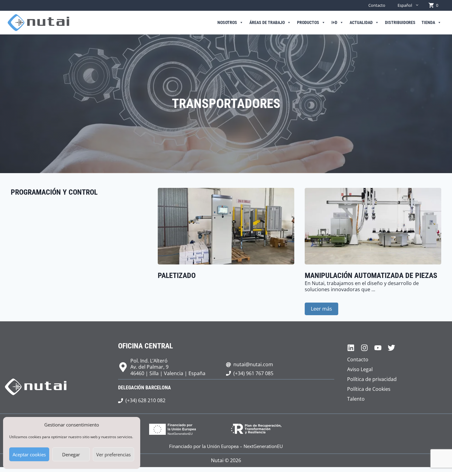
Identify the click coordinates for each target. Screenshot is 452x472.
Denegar (71, 454)
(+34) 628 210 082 (145, 400)
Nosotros (227, 22)
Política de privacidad (372, 379)
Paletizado (177, 275)
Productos (308, 22)
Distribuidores (400, 22)
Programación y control (54, 192)
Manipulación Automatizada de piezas (371, 275)
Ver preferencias (113, 454)
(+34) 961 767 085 (253, 373)
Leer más (321, 308)
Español (405, 5)
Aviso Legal (360, 369)
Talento (356, 398)
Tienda (428, 22)
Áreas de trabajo (267, 22)
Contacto (376, 5)
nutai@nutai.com (253, 364)
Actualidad (361, 22)
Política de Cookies (369, 389)
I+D (334, 22)
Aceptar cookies (29, 454)
